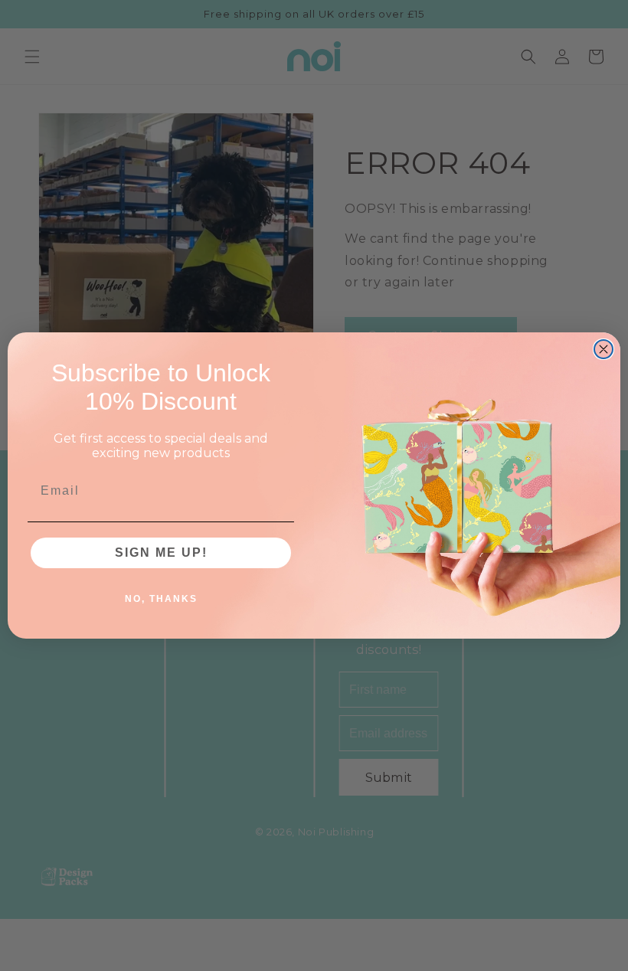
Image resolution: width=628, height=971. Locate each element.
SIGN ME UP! (161, 552)
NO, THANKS (161, 598)
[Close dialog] (603, 349)
